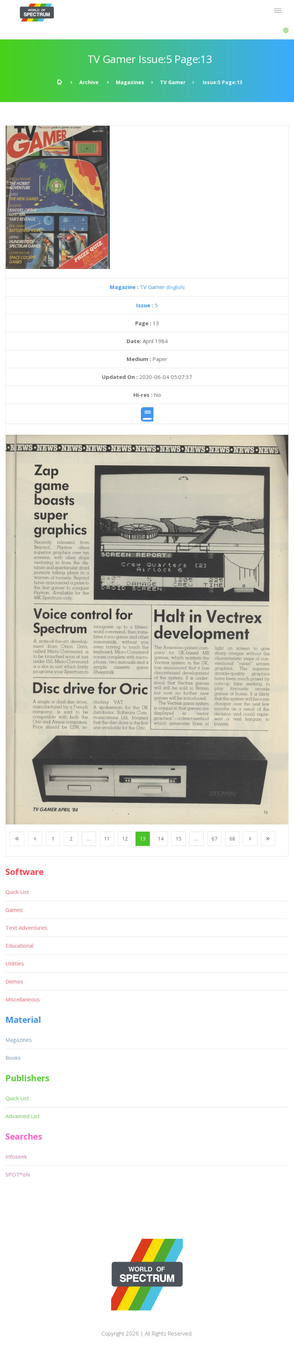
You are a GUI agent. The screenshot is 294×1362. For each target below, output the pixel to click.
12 (125, 838)
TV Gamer (172, 82)
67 (214, 838)
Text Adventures (26, 927)
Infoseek (16, 1156)
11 (107, 838)
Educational (19, 945)
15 (178, 838)
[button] (286, 30)
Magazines (130, 82)
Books (13, 1057)
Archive (89, 82)
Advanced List (22, 1116)
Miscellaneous (22, 999)
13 (143, 838)
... (88, 838)
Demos (14, 981)
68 (232, 838)
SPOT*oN (17, 1174)
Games (14, 909)
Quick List (17, 891)
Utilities (14, 963)
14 (160, 838)
